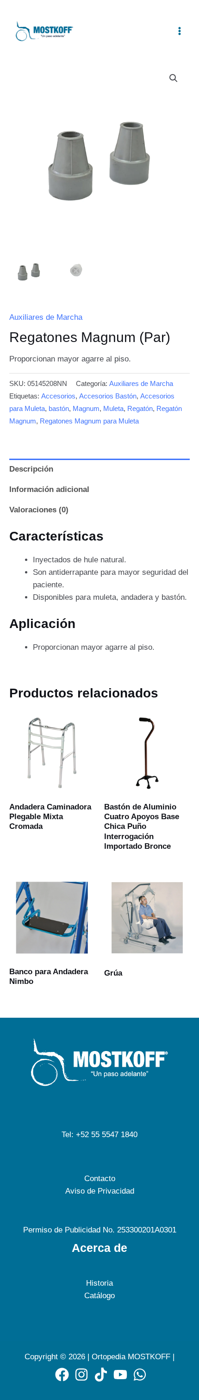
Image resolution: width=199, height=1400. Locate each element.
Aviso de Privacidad (99, 1191)
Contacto (99, 1178)
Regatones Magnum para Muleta (89, 421)
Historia (99, 1283)
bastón (59, 408)
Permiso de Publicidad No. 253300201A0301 (99, 1230)
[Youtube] (120, 1374)
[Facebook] (62, 1374)
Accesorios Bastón (108, 396)
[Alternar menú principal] (179, 31)
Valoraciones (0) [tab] (38, 509)
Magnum (86, 408)
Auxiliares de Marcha (45, 317)
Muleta (113, 408)
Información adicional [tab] (49, 489)
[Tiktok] (101, 1374)
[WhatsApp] (140, 1374)
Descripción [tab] (31, 469)
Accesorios (58, 396)
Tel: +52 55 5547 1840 (99, 1134)
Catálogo (99, 1295)
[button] (173, 78)
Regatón (140, 408)
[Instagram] (81, 1374)
